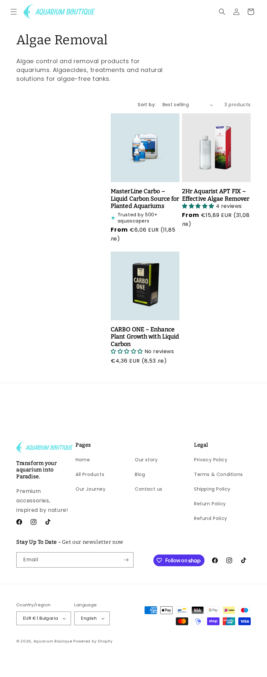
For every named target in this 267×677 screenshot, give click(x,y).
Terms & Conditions (218, 474)
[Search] (222, 12)
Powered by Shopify (93, 641)
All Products (90, 474)
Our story (146, 459)
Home (83, 459)
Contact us (148, 489)
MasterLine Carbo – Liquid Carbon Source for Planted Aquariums (145, 198)
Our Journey (91, 489)
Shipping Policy (212, 489)
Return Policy (210, 503)
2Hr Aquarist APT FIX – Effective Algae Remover (215, 195)
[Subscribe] (126, 560)
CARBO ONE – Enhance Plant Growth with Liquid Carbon (145, 337)
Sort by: (147, 104)
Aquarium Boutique (53, 641)
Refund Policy (210, 518)
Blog (140, 474)
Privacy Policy (210, 459)
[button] (14, 12)
